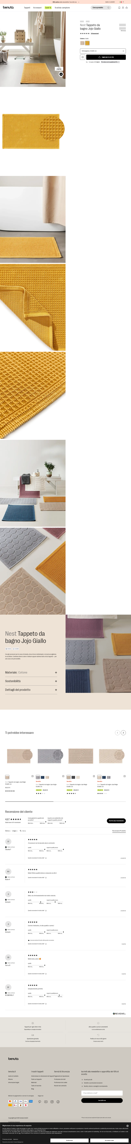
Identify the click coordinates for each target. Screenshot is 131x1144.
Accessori (37, 7)
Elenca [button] (7, 831)
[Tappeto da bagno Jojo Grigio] (50, 756)
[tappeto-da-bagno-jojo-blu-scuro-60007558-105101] (42, 777)
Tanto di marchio (36, 1086)
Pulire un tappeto (36, 1079)
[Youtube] (46, 1102)
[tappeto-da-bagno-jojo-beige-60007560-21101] (7, 777)
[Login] (123, 7)
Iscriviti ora (102, 1100)
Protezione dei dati (59, 1079)
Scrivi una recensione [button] (116, 821)
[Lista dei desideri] (119, 7)
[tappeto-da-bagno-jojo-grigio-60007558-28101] (38, 777)
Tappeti (27, 7)
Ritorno (10, 1079)
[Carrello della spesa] (126, 7)
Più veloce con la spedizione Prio (109, 62)
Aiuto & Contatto (13, 1076)
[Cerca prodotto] (108, 8)
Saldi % (48, 7)
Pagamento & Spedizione (61, 1076)
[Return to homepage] (8, 7)
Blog (32, 1089)
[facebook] (58, 1102)
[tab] (119, 831)
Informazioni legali (13, 1082)
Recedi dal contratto (60, 1086)
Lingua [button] (14, 831)
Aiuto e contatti (110, 2)
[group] (16, 819)
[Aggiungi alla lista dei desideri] (82, 57)
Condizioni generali (14, 1122)
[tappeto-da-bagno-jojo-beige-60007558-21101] (47, 777)
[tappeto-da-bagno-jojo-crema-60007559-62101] (78, 777)
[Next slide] (123, 732)
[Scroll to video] (61, 74)
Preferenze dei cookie (60, 1082)
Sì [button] (45, 858)
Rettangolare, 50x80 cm (89, 51)
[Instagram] (52, 1101)
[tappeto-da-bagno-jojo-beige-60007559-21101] (68, 777)
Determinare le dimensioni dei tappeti (42, 1076)
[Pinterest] (40, 1102)
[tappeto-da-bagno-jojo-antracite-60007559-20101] (73, 777)
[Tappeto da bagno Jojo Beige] (19, 756)
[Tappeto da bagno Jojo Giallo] (87, 43)
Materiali (33, 1082)
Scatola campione (62, 7)
